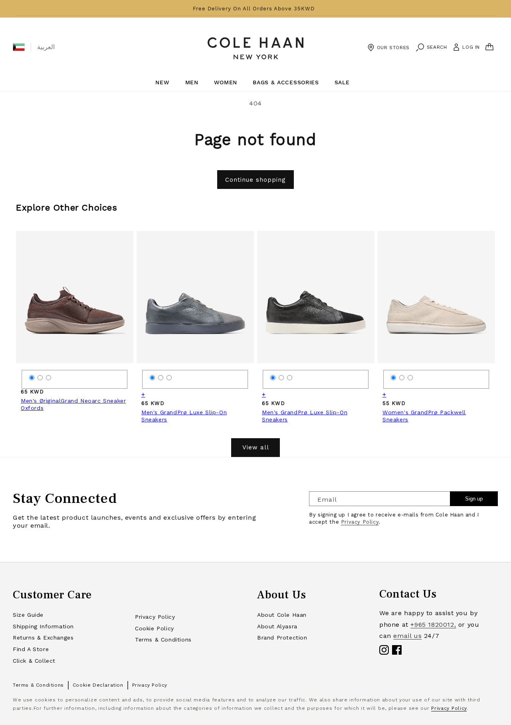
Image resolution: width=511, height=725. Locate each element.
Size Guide (28, 615)
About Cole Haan (282, 615)
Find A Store (31, 649)
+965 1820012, (433, 624)
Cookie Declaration (98, 685)
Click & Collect (34, 660)
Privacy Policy (359, 522)
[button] (19, 47)
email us (407, 636)
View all (255, 447)
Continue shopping (255, 179)
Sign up (474, 499)
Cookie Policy (154, 628)
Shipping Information (43, 626)
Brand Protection (282, 637)
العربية (46, 47)
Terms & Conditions (163, 639)
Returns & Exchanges (43, 637)
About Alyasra (277, 626)
